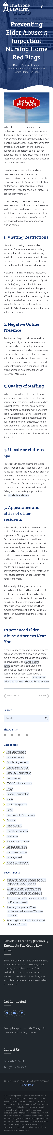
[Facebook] (7, 1013)
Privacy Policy (27, 1085)
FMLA (10, 788)
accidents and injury (18, 495)
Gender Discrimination (18, 794)
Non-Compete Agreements (21, 815)
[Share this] (12, 734)
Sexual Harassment (17, 846)
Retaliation (12, 836)
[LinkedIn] (22, 1013)
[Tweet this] (19, 734)
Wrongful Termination (18, 862)
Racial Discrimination (17, 831)
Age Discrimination (16, 751)
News (10, 810)
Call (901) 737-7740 (14, 1061)
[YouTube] (14, 1013)
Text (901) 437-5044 (15, 1067)
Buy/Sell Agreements (18, 762)
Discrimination (14, 778)
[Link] (16, 7)
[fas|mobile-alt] (42, 7)
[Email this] (5, 734)
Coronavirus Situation (18, 767)
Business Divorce (15, 757)
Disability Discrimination (19, 773)
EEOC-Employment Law (19, 783)
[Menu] (49, 7)
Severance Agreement (18, 841)
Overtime (11, 820)
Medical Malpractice (17, 804)
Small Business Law (17, 852)
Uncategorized (14, 857)
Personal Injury (29, 65)
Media (10, 799)
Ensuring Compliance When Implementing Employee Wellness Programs (25, 911)
